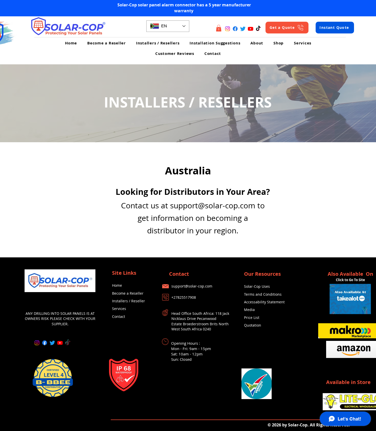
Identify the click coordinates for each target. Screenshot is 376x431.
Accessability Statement (264, 302)
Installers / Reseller (128, 300)
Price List (251, 317)
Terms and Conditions (263, 294)
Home (117, 285)
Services (119, 308)
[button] (219, 28)
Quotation (252, 325)
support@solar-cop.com (212, 205)
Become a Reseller (127, 293)
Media (249, 309)
